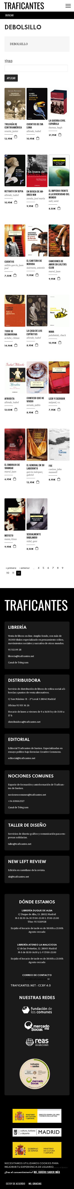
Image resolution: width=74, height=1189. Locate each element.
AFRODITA (9, 398)
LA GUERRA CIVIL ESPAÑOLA (57, 122)
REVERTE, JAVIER (11, 131)
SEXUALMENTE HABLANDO (34, 536)
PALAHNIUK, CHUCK (57, 335)
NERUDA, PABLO (33, 405)
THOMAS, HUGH (55, 127)
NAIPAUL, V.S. (54, 402)
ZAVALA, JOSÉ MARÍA (36, 198)
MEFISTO (8, 535)
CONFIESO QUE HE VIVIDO (35, 399)
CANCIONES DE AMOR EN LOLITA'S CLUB (57, 264)
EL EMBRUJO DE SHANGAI (12, 466)
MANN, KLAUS (10, 539)
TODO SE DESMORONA (10, 332)
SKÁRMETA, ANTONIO (36, 267)
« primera (11, 568)
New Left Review (27, 862)
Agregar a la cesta (15, 136)
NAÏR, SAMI (54, 201)
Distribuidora (24, 681)
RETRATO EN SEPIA (13, 191)
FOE (50, 465)
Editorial (19, 740)
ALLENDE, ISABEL (34, 131)
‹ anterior (24, 568)
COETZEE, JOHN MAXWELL (55, 471)
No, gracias (35, 1183)
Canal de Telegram (18, 662)
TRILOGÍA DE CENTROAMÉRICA (13, 125)
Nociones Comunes (31, 776)
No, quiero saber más (47, 1172)
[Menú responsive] (68, 6)
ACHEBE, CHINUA (11, 338)
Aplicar (11, 78)
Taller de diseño (27, 825)
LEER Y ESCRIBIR (57, 398)
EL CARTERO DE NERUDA (34, 262)
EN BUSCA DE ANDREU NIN (35, 193)
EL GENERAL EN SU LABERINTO (35, 466)
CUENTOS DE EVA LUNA (35, 125)
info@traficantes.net (37, 979)
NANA (51, 331)
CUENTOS (9, 261)
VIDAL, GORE (32, 541)
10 (7, 573)
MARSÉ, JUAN (54, 271)
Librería (17, 628)
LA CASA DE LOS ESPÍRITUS (34, 332)
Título (8, 61)
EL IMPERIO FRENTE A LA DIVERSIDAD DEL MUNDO (59, 194)
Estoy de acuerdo (15, 1183)
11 (13, 573)
